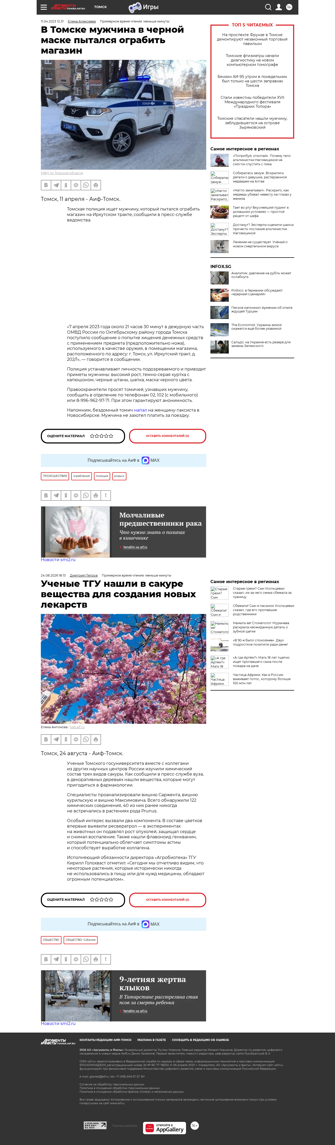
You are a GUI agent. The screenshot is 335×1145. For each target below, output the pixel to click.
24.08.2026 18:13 (53, 575)
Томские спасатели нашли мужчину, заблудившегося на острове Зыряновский (252, 123)
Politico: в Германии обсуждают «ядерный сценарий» (257, 292)
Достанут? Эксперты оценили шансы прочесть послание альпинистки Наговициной (263, 229)
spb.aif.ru (77, 727)
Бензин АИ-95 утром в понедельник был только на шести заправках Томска (252, 81)
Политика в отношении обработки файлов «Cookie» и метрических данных (131, 1091)
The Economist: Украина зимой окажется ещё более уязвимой (256, 327)
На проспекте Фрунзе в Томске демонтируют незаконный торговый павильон (252, 39)
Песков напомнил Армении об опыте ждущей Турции (261, 309)
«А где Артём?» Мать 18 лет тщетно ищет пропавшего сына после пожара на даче (261, 662)
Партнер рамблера (124, 1125)
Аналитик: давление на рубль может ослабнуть (261, 275)
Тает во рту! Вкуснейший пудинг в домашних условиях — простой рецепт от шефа (261, 212)
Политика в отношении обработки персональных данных (120, 1088)
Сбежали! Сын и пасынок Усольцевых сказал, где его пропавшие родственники (263, 610)
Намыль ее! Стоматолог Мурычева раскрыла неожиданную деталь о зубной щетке (261, 627)
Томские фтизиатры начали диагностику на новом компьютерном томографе (252, 60)
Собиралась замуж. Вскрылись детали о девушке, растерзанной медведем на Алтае (260, 177)
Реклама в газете (151, 1040)
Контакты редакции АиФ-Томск (105, 1040)
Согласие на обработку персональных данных (112, 1084)
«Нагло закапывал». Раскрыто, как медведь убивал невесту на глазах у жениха (262, 194)
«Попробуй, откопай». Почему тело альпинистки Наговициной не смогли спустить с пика (262, 160)
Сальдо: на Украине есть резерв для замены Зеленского (261, 344)
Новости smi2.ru (58, 559)
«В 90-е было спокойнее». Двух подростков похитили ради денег (260, 642)
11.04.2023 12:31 (52, 21)
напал (140, 410)
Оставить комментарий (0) (167, 436)
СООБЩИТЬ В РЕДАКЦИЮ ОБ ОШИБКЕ (200, 1040)
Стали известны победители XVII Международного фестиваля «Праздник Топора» (252, 102)
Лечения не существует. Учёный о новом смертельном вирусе (260, 244)
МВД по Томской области (62, 173)
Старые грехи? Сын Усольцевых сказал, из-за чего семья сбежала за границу (262, 592)
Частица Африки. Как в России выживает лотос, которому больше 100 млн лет (262, 679)
